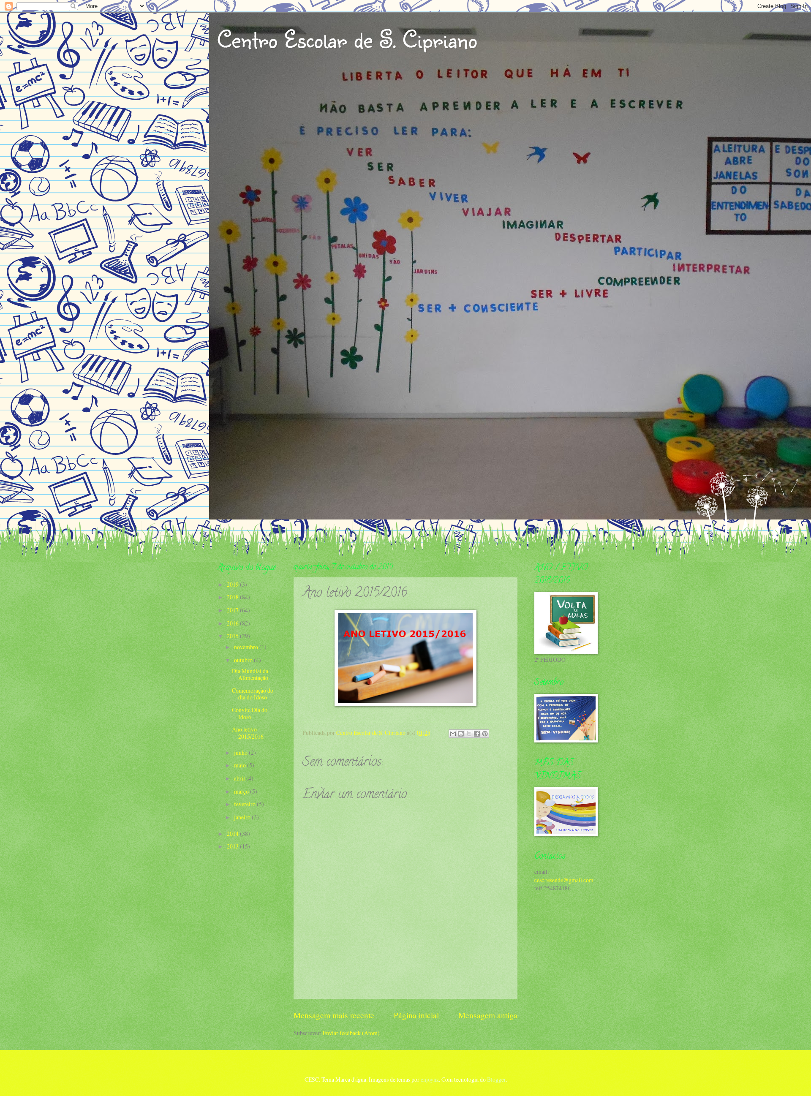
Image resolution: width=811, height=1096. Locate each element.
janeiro (243, 817)
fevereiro (245, 804)
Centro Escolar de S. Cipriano (347, 38)
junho (241, 752)
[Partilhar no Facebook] (477, 733)
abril (240, 778)
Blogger (496, 1079)
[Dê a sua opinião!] (461, 733)
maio (240, 765)
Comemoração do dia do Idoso (252, 694)
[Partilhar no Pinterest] (485, 733)
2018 (233, 597)
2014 (233, 833)
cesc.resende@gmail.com (563, 880)
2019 (233, 584)
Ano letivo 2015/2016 (248, 732)
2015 (233, 636)
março (242, 791)
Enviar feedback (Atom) (351, 1033)
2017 (233, 610)
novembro (246, 647)
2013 (233, 846)
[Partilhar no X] (469, 733)
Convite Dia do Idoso (249, 713)
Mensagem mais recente (334, 1015)
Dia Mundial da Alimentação (250, 674)
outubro (244, 660)
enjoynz (430, 1079)
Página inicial (416, 1015)
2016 (233, 623)
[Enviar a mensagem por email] (453, 733)
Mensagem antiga (487, 1015)
